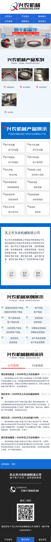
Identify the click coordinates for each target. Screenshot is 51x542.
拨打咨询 (25, 539)
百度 (13, 464)
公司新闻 (9, 21)
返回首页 (42, 539)
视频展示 (25, 21)
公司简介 (9, 16)
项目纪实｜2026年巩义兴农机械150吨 (20, 417)
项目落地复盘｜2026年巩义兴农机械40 (20, 374)
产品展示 (25, 16)
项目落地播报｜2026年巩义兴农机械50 (20, 437)
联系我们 (42, 21)
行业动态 (37, 365)
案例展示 (42, 16)
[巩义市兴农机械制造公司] (25, 9)
